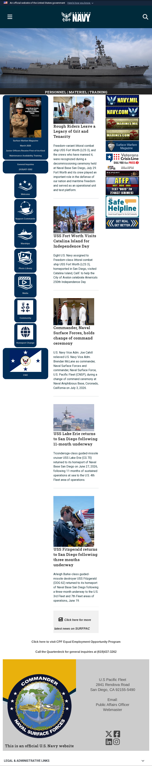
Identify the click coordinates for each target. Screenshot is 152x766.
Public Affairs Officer (112, 705)
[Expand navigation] (8, 16)
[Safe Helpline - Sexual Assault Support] (122, 206)
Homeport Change (25, 343)
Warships (25, 243)
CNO (25, 375)
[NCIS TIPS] (122, 170)
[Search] (143, 16)
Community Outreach (25, 319)
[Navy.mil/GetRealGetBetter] (122, 223)
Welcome (25, 194)
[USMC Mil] (122, 123)
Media (25, 293)
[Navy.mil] (122, 100)
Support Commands (25, 219)
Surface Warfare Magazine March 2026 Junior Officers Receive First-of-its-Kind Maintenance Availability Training (25, 148)
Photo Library (25, 268)
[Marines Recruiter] (122, 135)
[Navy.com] (122, 112)
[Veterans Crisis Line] (122, 158)
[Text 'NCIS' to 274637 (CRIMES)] (122, 186)
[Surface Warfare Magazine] (122, 146)
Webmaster (112, 710)
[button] (80, 3)
